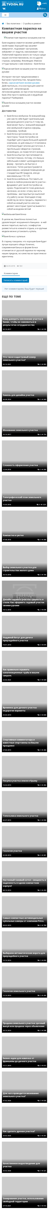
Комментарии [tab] (11, 273)
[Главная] (3, 23)
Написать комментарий (15, 280)
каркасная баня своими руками (24, 82)
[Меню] (5, 15)
